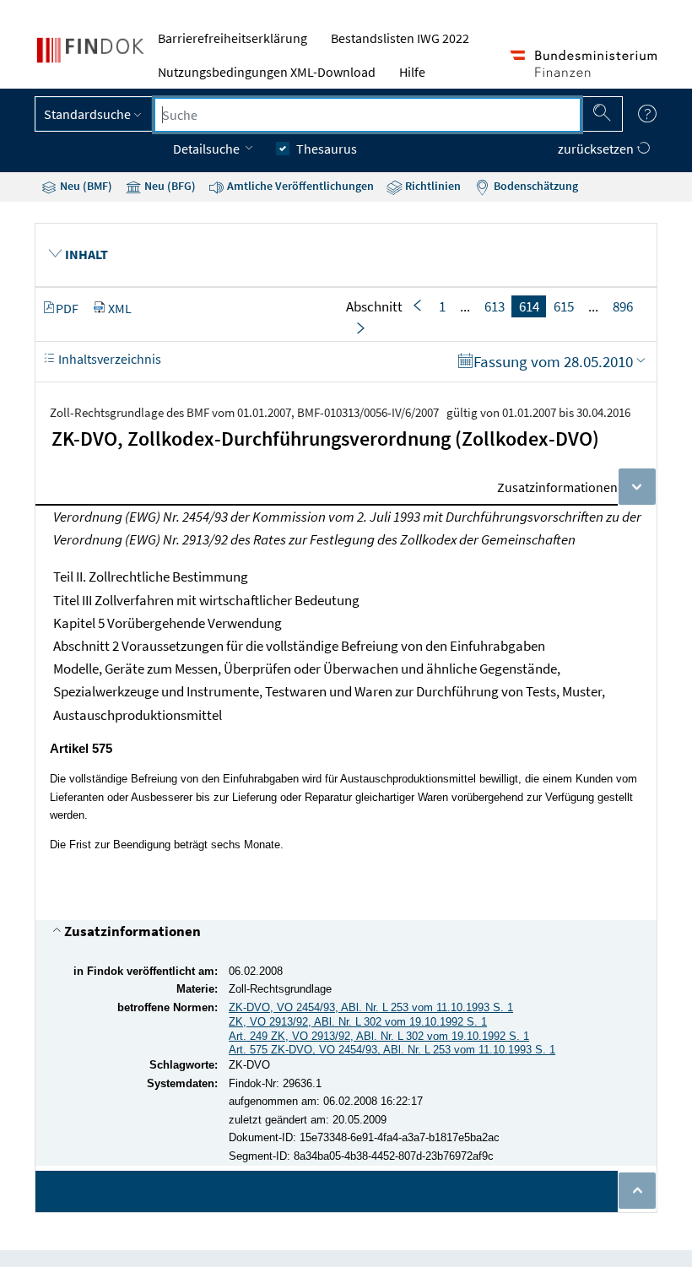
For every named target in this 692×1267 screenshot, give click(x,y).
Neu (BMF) (84, 185)
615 (564, 306)
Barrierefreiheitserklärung (232, 38)
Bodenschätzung (534, 185)
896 (623, 306)
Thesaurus (326, 148)
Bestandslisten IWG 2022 (400, 38)
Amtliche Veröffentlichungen (299, 185)
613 (494, 306)
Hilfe (412, 71)
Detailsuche (207, 148)
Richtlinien (432, 185)
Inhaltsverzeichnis (108, 358)
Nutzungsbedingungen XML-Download (267, 71)
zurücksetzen (597, 148)
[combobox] (367, 115)
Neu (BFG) (169, 185)
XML (120, 308)
